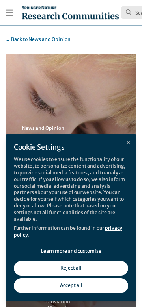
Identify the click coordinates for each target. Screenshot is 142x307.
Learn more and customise (71, 251)
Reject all (71, 268)
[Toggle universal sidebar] (9, 12)
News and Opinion (38, 39)
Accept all (71, 285)
